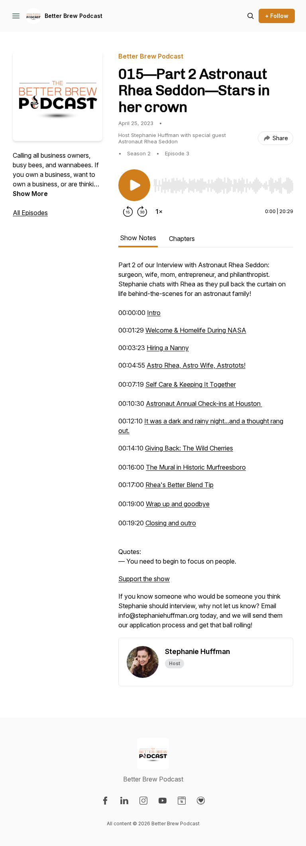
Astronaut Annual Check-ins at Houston (203, 403)
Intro (154, 313)
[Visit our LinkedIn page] (124, 801)
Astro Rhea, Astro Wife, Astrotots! (196, 365)
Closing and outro (170, 523)
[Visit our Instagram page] (143, 801)
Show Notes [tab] (138, 238)
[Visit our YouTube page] (163, 801)
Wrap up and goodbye (178, 504)
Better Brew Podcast (73, 15)
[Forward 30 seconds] (142, 211)
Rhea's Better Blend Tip (179, 485)
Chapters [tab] (182, 239)
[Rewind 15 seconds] (127, 211)
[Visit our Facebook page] (105, 801)
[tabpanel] (205, 449)
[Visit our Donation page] (201, 801)
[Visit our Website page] (182, 801)
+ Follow (276, 15)
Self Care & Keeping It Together (190, 384)
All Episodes (30, 213)
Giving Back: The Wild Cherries (189, 448)
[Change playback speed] (159, 211)
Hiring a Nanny (168, 348)
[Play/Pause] (134, 185)
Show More (30, 194)
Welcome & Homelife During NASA (195, 330)
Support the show (144, 579)
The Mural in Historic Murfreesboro (196, 467)
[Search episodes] (250, 16)
